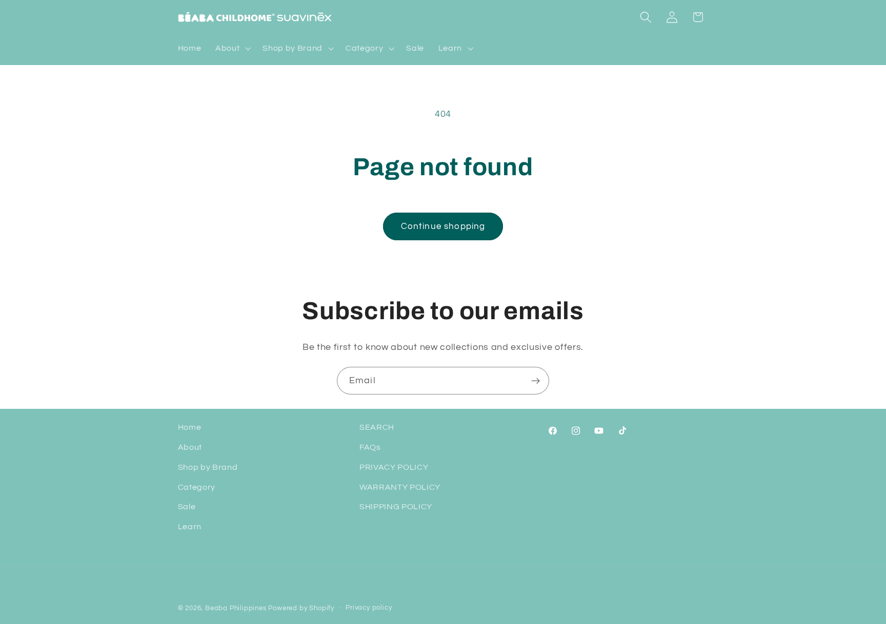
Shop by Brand (208, 467)
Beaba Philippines (236, 608)
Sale (187, 507)
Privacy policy (369, 608)
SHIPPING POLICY (395, 507)
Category (197, 487)
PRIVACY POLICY (394, 467)
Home (190, 427)
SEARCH (376, 427)
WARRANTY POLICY (399, 487)
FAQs (370, 447)
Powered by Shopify (301, 608)
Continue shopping (443, 226)
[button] (231, 48)
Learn (190, 527)
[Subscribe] (535, 380)
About (190, 447)
